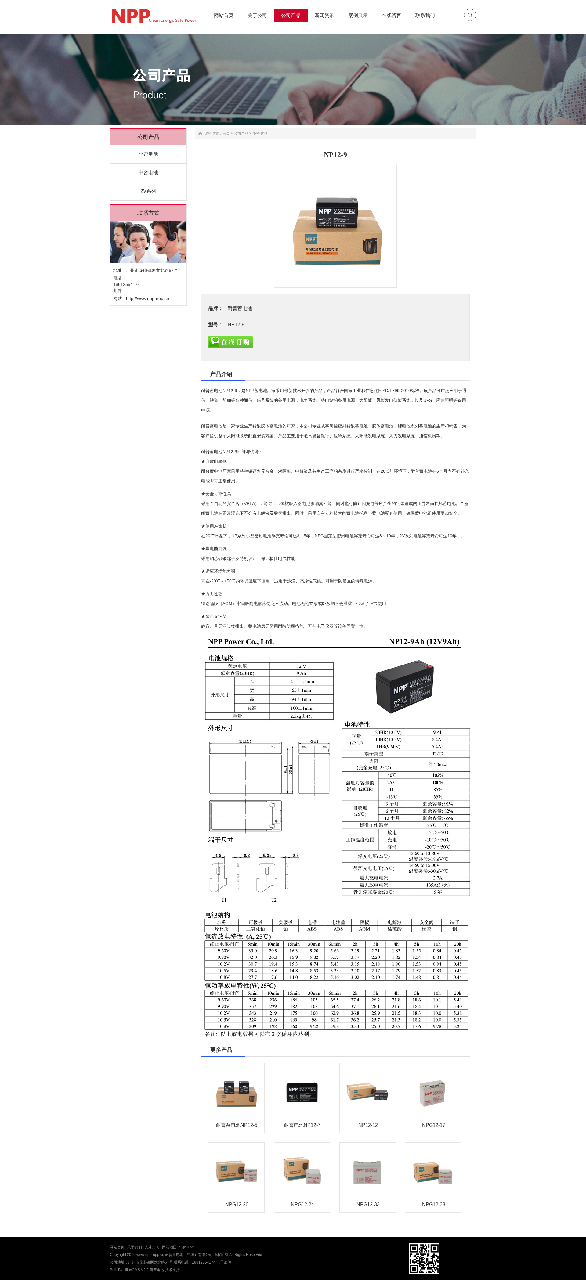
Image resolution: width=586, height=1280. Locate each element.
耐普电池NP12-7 (302, 1125)
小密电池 (148, 154)
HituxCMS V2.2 (136, 1270)
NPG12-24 (302, 1204)
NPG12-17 (433, 1125)
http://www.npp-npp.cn (147, 298)
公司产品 (241, 133)
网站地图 (169, 1247)
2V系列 (148, 191)
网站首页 (117, 1247)
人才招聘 (152, 1247)
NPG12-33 (368, 1204)
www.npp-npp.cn (150, 1255)
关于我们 (134, 1247)
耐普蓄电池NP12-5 (236, 1125)
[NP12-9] (335, 226)
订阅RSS (186, 1247)
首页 (226, 133)
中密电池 (148, 172)
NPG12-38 (433, 1204)
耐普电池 (157, 1270)
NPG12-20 (236, 1204)
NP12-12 (368, 1125)
